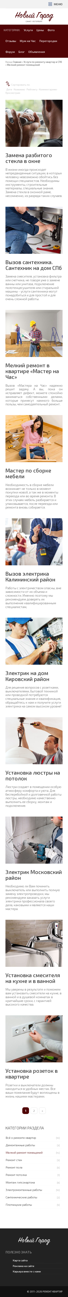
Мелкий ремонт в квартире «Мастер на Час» (32, 371)
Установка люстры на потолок (32, 775)
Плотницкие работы (19, 1204)
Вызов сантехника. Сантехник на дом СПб (33, 265)
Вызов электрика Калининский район (30, 576)
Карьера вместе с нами (27, 1271)
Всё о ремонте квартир (21, 1137)
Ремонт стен (14, 1160)
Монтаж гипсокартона (20, 1182)
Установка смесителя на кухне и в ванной (32, 978)
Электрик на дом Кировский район (27, 676)
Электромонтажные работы (24, 1189)
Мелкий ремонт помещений (24, 1152)
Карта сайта (20, 1260)
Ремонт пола (14, 1167)
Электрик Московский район (33, 875)
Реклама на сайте (23, 1265)
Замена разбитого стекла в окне (28, 158)
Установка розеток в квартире (31, 1073)
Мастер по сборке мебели (28, 473)
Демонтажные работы (20, 1145)
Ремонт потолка (16, 1174)
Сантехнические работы (21, 1197)
